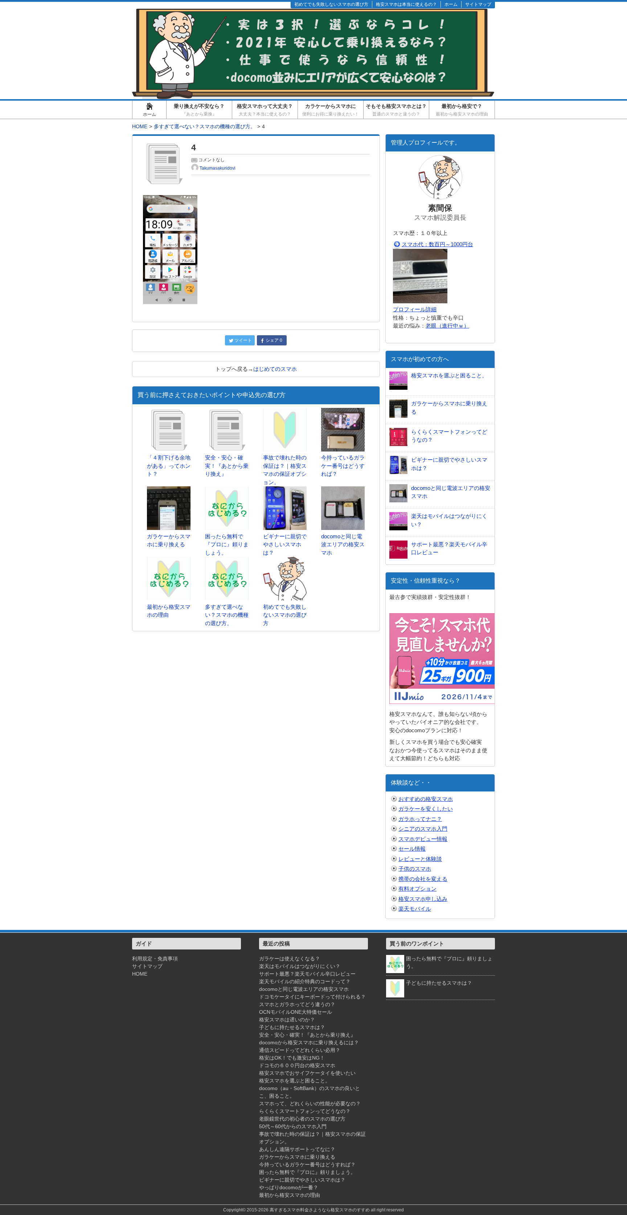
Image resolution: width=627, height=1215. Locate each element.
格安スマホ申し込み (422, 899)
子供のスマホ (414, 869)
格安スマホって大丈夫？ (265, 110)
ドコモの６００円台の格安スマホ (297, 1065)
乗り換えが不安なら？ (199, 110)
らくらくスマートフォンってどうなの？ (305, 1111)
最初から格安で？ (462, 110)
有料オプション (417, 889)
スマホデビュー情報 (422, 839)
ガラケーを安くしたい (425, 809)
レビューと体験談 (420, 859)
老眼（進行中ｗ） (447, 326)
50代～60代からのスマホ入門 (293, 1126)
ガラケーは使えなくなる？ (289, 958)
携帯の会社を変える (422, 879)
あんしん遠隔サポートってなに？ (297, 1149)
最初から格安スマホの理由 (289, 1195)
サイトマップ (147, 966)
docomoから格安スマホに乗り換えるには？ (309, 1042)
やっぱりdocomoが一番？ (288, 1187)
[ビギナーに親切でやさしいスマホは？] (285, 490)
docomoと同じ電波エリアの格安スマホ (304, 989)
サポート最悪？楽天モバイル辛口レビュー (307, 974)
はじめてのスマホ (275, 369)
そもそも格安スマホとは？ (396, 110)
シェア (274, 340)
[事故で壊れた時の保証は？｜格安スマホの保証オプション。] (285, 412)
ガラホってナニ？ (420, 819)
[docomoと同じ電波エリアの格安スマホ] (343, 490)
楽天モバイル (414, 909)
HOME (139, 974)
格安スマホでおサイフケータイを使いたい (307, 1073)
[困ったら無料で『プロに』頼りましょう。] (227, 490)
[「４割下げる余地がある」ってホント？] (169, 412)
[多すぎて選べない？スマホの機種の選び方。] (227, 561)
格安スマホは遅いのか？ (287, 1019)
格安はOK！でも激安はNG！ (292, 1058)
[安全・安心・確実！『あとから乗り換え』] (227, 412)
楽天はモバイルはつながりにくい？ (299, 966)
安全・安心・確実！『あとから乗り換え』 (307, 1035)
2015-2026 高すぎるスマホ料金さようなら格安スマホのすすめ (308, 1209)
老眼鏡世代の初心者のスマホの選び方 (302, 1119)
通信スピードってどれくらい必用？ (299, 1050)
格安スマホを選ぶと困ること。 (294, 1081)
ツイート (243, 340)
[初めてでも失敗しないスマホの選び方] (285, 561)
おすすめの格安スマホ (425, 799)
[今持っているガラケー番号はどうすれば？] (343, 412)
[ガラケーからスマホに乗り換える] (169, 490)
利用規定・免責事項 (155, 958)
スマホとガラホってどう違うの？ (297, 1004)
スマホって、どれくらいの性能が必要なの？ (310, 1103)
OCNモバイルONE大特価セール (295, 1012)
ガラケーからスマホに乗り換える (297, 1157)
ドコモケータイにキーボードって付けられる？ (312, 997)
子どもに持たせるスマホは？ (292, 1027)
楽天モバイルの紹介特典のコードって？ (305, 981)
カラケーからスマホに (330, 110)
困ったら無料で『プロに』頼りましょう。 (307, 1172)
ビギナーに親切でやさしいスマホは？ (302, 1180)
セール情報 (412, 849)
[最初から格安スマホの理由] (169, 561)
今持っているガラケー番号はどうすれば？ (307, 1164)
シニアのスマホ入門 (422, 829)
